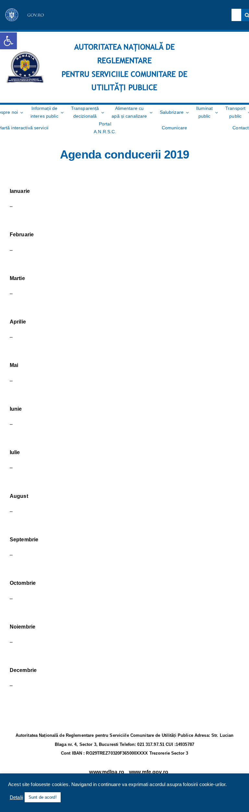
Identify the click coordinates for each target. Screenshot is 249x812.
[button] (8, 40)
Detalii (16, 797)
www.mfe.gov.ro (148, 772)
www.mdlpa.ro (106, 772)
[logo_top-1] (25, 11)
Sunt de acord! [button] (43, 797)
